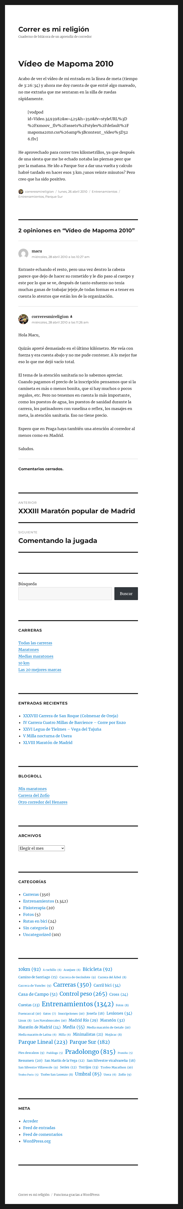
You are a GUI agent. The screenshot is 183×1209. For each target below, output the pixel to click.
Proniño (125, 1053)
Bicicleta (97, 969)
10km (29, 969)
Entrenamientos (104, 191)
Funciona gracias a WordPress (77, 1195)
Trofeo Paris (28, 1074)
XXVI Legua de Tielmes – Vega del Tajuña (62, 729)
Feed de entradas (39, 1127)
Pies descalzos (31, 1053)
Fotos (28, 914)
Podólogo (54, 1053)
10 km (24, 663)
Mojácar (113, 1034)
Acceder (30, 1121)
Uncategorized (37, 934)
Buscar (126, 593)
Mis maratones (32, 788)
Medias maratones (35, 656)
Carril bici (107, 985)
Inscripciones (71, 1013)
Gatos (49, 1013)
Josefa (95, 1013)
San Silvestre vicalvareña (111, 1060)
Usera (110, 1074)
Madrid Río (83, 1020)
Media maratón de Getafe (108, 1027)
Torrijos (88, 1067)
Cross (118, 994)
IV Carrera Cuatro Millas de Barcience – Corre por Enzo (74, 722)
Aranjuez (72, 970)
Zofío (124, 1074)
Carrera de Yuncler (34, 985)
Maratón (112, 1020)
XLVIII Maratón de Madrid (47, 742)
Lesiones (119, 1013)
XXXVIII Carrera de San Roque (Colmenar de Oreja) (70, 715)
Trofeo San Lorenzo (57, 1074)
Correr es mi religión (53, 29)
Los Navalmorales (50, 1020)
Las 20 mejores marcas (39, 669)
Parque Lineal (42, 1042)
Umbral (88, 1074)
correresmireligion (39, 191)
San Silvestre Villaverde (38, 1067)
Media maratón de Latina (37, 1034)
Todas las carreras (35, 642)
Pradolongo (90, 1052)
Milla (65, 1034)
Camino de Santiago (37, 977)
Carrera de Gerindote (78, 977)
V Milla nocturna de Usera (47, 735)
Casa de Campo (37, 994)
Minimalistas (88, 1034)
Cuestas (29, 1005)
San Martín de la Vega (65, 1061)
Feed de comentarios (42, 1134)
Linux (24, 1020)
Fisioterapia (34, 907)
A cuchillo (52, 970)
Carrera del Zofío (34, 795)
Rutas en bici (35, 921)
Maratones (28, 649)
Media (74, 1027)
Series (68, 1067)
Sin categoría (35, 927)
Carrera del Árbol (112, 977)
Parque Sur (54, 196)
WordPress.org (37, 1141)
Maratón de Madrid (39, 1027)
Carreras (31, 894)
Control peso (83, 994)
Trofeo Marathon (117, 1067)
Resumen (30, 1060)
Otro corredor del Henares (42, 802)
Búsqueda (27, 583)
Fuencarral (29, 1013)
